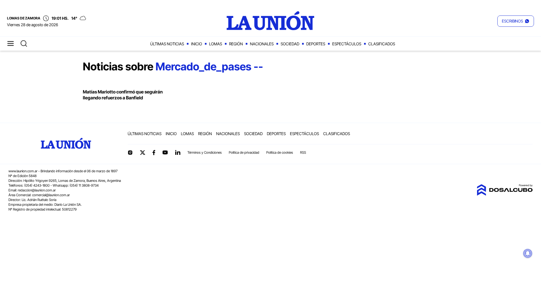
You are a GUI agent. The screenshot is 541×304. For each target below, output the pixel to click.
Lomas (215, 43)
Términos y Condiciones (204, 152)
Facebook (153, 152)
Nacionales (262, 43)
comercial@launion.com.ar (51, 195)
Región (236, 43)
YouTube (165, 152)
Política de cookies (279, 152)
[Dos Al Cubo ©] (505, 194)
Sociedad (290, 43)
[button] (515, 21)
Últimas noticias (167, 43)
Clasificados (381, 43)
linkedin (177, 152)
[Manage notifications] (527, 253)
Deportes (315, 43)
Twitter (142, 152)
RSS (303, 152)
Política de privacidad (244, 152)
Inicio (196, 43)
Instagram (130, 152)
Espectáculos (346, 43)
